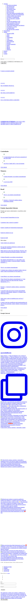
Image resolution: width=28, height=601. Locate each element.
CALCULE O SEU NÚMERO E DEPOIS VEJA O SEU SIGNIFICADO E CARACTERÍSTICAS (13, 123)
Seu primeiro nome (11, 9)
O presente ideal (10, 28)
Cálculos (6, 3)
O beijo (8, 20)
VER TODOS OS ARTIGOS (8, 243)
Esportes (9, 43)
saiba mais (3, 63)
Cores (8, 38)
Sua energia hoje (10, 6)
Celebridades (10, 37)
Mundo (8, 48)
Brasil (8, 36)
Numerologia (7, 30)
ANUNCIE (6, 571)
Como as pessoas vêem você (13, 22)
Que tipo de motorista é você (13, 21)
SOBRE (6, 568)
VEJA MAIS (4, 167)
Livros (5, 52)
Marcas (8, 47)
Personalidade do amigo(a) (13, 24)
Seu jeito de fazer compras (13, 29)
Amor (8, 34)
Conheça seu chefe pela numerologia (15, 14)
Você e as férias (10, 10)
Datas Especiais (10, 41)
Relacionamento (10, 7)
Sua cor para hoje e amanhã (13, 18)
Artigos (5, 32)
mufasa (8, 573)
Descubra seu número (12, 5)
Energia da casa (10, 12)
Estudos (5, 51)
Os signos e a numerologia (13, 17)
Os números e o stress (12, 26)
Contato (5, 53)
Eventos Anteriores (11, 44)
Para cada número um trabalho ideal (15, 13)
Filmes (8, 45)
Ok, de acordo (4, 599)
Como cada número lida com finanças (15, 25)
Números (9, 49)
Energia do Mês (10, 33)
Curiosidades (10, 40)
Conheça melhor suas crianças (14, 16)
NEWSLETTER (8, 567)
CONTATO (6, 569)
